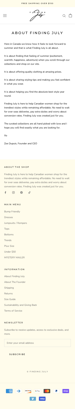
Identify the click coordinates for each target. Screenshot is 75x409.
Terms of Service (13, 310)
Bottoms (9, 234)
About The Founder (14, 282)
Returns (8, 293)
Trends (8, 240)
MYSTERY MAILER (14, 257)
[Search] (64, 15)
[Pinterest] (21, 192)
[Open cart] (70, 15)
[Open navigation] (5, 15)
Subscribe (17, 354)
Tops (6, 228)
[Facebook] (5, 192)
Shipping (9, 287)
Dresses (8, 217)
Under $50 (10, 251)
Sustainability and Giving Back (20, 305)
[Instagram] (13, 192)
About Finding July (14, 276)
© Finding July (37, 371)
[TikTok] (29, 192)
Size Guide (10, 299)
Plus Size (9, 246)
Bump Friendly (12, 211)
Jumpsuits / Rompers (15, 223)
